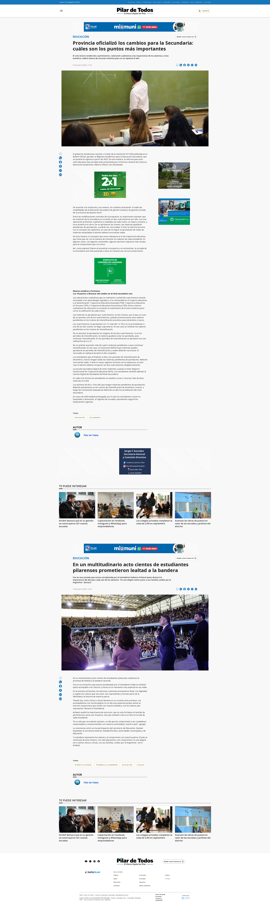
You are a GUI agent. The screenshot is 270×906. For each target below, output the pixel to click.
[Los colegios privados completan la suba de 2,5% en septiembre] (154, 505)
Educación (147, 2)
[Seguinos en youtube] (86, 861)
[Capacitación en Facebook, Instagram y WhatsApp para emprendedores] (116, 505)
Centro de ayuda (160, 894)
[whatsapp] (181, 65)
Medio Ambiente (197, 2)
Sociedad (176, 2)
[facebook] (184, 65)
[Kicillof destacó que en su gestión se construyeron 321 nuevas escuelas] (77, 505)
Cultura (208, 2)
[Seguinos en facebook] (99, 861)
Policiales (157, 2)
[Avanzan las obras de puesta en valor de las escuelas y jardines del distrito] (193, 505)
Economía (167, 2)
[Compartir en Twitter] (188, 65)
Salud (139, 2)
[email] (192, 65)
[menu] (61, 11)
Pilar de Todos (91, 435)
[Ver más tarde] (177, 65)
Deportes (185, 2)
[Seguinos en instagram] (94, 861)
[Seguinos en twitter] (90, 861)
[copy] (196, 65)
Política (131, 2)
